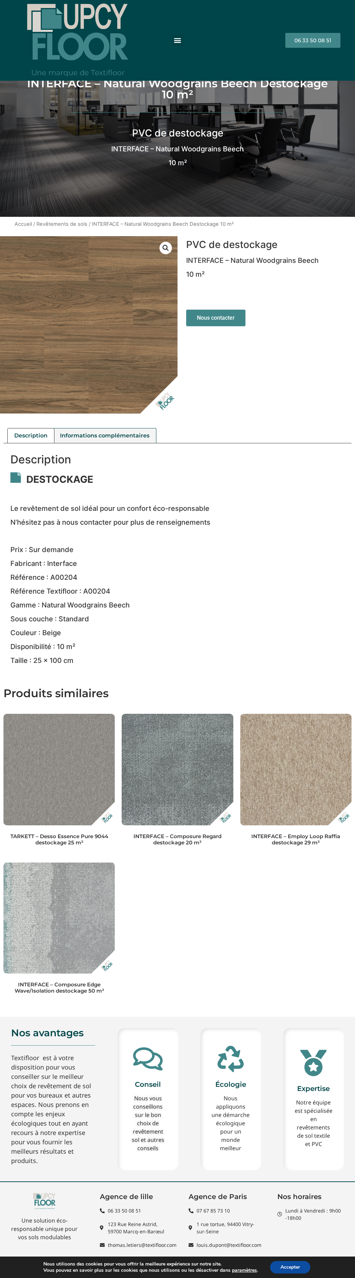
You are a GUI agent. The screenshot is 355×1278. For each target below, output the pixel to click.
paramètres (244, 1270)
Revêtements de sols (61, 224)
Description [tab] (30, 435)
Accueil (23, 224)
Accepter (290, 1267)
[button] (177, 40)
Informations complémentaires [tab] (104, 435)
